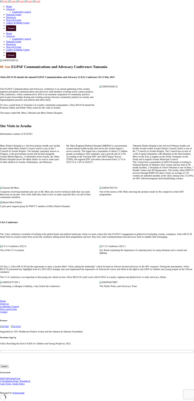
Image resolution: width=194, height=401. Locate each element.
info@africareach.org (10, 378)
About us (4, 303)
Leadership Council (9, 306)
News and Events (8, 309)
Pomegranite (19, 393)
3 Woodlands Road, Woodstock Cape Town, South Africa (15, 382)
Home (3, 301)
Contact (3, 312)
